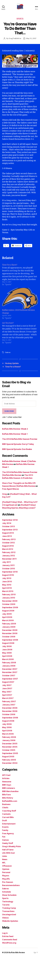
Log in (5, 933)
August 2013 (8, 533)
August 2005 (8, 756)
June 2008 (7, 649)
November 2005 (9, 747)
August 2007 (8, 682)
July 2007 (7, 685)
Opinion (5, 869)
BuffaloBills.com (9, 801)
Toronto (5, 905)
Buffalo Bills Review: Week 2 (15, 429)
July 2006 (7, 724)
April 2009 (7, 617)
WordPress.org (9, 943)
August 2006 (8, 721)
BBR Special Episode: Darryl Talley (18, 444)
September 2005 (10, 753)
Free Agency (8, 833)
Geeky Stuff (7, 843)
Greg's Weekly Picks (11, 846)
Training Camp (9, 908)
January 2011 (8, 565)
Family (5, 830)
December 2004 (9, 763)
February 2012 (8, 552)
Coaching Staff (9, 811)
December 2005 (9, 743)
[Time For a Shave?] (20, 274)
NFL (4, 862)
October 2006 (8, 714)
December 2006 (9, 708)
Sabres (7, 352)
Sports (20, 18)
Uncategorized (9, 914)
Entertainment (8, 824)
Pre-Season (7, 882)
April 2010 (7, 588)
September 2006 (10, 718)
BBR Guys (6, 785)
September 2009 (10, 607)
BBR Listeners (8, 788)
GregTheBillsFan (15, 38)
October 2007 (8, 675)
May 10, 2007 (31, 38)
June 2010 (7, 581)
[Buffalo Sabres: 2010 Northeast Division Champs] (20, 298)
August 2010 (8, 575)
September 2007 (10, 679)
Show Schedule (9, 895)
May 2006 (7, 727)
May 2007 (7, 692)
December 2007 (9, 669)
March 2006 (8, 734)
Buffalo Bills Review (17, 952)
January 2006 (8, 740)
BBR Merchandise (10, 791)
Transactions (8, 911)
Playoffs (6, 879)
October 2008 (8, 636)
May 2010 (6, 585)
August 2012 (8, 546)
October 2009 (8, 604)
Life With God (8, 853)
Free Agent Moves (10, 489)
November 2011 (9, 559)
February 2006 (9, 737)
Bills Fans (6, 794)
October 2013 (8, 526)
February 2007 (9, 701)
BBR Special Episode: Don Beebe (17, 449)
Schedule (6, 892)
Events (5, 827)
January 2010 (8, 598)
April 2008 (7, 656)
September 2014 (10, 520)
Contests (6, 814)
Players (5, 875)
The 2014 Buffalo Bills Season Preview (19, 439)
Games (5, 840)
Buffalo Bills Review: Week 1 (15, 434)
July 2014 (6, 523)
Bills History (7, 798)
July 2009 (7, 614)
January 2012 (8, 555)
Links (4, 856)
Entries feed (7, 936)
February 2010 (9, 594)
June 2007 (7, 688)
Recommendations (11, 885)
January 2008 (8, 666)
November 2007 (9, 672)
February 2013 (9, 539)
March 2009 (8, 620)
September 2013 (10, 530)
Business (6, 804)
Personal (6, 872)
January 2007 (8, 705)
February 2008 (9, 662)
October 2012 (8, 542)
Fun (3, 837)
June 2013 (7, 536)
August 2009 (8, 611)
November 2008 (9, 633)
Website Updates (10, 921)
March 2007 (7, 698)
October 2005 (8, 750)
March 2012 (7, 549)
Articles (5, 778)
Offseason (7, 866)
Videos (5, 918)
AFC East (6, 775)
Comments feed (9, 939)
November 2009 (9, 601)
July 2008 (7, 646)
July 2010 (6, 578)
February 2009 (9, 624)
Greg (4, 494)
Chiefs (5, 807)
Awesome (6, 781)
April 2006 (7, 730)
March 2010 (7, 591)
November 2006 (9, 711)
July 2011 (6, 562)
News (4, 859)
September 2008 (10, 640)
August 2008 (8, 643)
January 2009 (8, 627)
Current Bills (8, 817)
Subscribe (9, 411)
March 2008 (8, 659)
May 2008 (7, 653)
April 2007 (7, 695)
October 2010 (8, 568)
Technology (7, 901)
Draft (4, 820)
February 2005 (9, 760)
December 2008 (9, 630)
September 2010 (10, 572)
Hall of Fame (7, 850)
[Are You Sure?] (20, 333)
